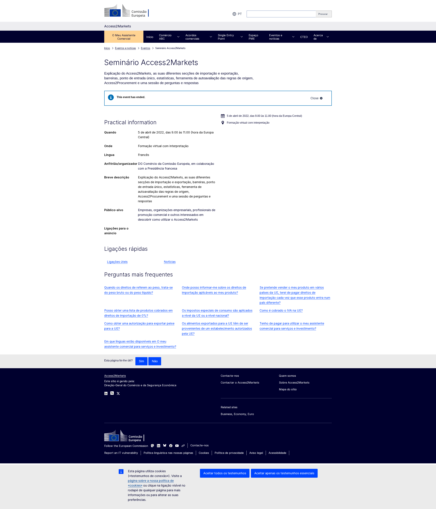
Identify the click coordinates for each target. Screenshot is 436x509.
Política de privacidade (229, 453)
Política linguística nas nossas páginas (168, 453)
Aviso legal (256, 453)
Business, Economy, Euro (237, 414)
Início (149, 37)
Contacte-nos (199, 445)
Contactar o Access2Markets (240, 382)
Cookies (204, 453)
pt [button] (240, 14)
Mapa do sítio (288, 389)
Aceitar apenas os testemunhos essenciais (284, 473)
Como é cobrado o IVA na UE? (281, 310)
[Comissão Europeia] (131, 11)
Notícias (170, 262)
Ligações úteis (117, 262)
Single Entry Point (226, 37)
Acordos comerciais (192, 37)
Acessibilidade (277, 453)
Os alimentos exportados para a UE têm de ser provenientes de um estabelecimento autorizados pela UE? (217, 328)
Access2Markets (115, 375)
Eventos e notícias (275, 37)
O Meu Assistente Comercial (123, 37)
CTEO (304, 37)
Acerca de (318, 37)
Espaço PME (253, 37)
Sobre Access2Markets (294, 382)
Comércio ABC (165, 37)
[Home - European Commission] (129, 436)
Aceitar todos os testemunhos (224, 473)
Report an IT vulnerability (121, 453)
